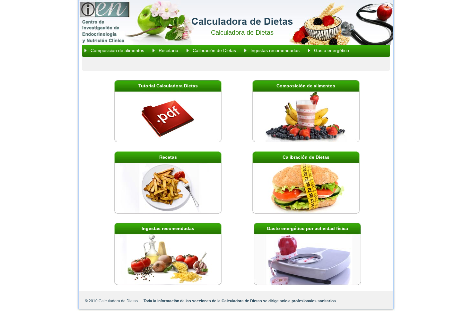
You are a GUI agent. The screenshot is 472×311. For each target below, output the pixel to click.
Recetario (168, 50)
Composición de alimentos (117, 50)
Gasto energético (331, 50)
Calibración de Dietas (214, 50)
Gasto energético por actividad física (307, 228)
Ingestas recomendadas (275, 50)
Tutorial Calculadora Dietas (168, 85)
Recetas (168, 157)
